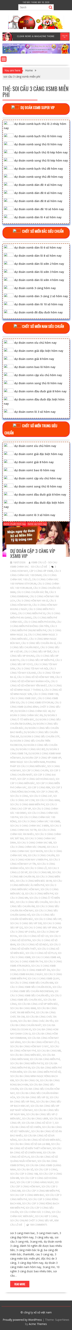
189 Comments (38, 1224)
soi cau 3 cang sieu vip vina (40, 927)
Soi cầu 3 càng (19, 796)
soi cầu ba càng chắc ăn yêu (36, 1021)
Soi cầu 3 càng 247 (40, 796)
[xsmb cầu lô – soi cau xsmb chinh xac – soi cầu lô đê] (36, 52)
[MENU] (4, 59)
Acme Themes (38, 1324)
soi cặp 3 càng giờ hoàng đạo (36, 779)
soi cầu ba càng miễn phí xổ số (42, 1072)
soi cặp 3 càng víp (47, 791)
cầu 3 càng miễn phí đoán (39, 622)
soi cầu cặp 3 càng (45, 1169)
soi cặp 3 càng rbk (39, 787)
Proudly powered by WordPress (22, 1320)
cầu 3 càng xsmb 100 (45, 694)
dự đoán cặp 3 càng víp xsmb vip (32, 553)
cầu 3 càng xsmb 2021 (23, 698)
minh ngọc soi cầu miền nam (27, 762)
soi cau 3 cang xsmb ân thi (26, 961)
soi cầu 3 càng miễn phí (39, 893)
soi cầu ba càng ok (27, 1080)
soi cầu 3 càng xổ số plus (41, 953)
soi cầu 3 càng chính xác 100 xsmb (39, 821)
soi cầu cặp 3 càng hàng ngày (35, 1182)
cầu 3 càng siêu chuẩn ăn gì (38, 643)
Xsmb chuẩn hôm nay (15, 523)
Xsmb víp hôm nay (37, 523)
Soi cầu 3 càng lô (36, 868)
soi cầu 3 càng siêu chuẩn (32, 902)
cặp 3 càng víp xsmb (41, 571)
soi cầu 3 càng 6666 (48, 800)
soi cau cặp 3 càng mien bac (27, 1195)
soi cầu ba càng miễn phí (45, 1059)
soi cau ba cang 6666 (23, 1008)
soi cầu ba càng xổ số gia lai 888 (30, 1144)
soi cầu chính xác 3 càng (35, 1212)
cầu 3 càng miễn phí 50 (31, 613)
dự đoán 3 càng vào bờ (30, 749)
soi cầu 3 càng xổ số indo (32, 944)
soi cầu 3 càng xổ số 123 (33, 936)
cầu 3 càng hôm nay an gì (32, 600)
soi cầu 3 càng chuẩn (41, 855)
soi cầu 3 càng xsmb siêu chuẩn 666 (31, 982)
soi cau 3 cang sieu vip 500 (26, 923)
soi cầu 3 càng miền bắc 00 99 (34, 880)
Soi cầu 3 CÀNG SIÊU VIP (47, 919)
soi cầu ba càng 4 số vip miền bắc (38, 1004)
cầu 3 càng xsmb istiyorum (37, 702)
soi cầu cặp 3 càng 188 (24, 1173)
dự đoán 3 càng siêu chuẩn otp (40, 736)
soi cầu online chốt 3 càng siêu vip (31, 1220)
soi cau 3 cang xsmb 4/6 (46, 957)
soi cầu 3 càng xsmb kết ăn (33, 970)
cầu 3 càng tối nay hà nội (32, 668)
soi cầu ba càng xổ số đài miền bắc (39, 1139)
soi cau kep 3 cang (46, 1216)
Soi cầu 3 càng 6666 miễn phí (27, 804)
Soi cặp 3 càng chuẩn (35, 770)
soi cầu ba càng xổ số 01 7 (38, 1122)
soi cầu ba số (25, 1169)
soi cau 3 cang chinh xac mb (34, 842)
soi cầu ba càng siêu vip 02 (33, 1097)
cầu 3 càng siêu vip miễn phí (37, 660)
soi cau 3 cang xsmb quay (43, 978)
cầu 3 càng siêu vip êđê (37, 651)
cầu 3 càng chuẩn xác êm (32, 592)
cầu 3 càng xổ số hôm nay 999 (35, 677)
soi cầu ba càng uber (35, 1118)
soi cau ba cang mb (49, 1050)
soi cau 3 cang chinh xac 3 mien (29, 825)
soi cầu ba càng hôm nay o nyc (29, 1046)
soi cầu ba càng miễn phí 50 (27, 1063)
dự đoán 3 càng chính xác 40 (33, 711)
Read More (19, 1284)
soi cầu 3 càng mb (40, 872)
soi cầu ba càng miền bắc (25, 1055)
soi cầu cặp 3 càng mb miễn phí (40, 1190)
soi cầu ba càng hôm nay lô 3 (40, 1042)
